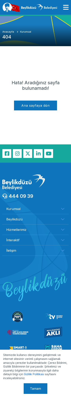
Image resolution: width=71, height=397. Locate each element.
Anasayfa (8, 31)
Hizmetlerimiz (16, 230)
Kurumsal (25, 31)
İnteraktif (13, 240)
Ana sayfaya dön (35, 105)
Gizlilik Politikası (34, 374)
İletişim (11, 250)
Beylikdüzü (14, 219)
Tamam (35, 389)
